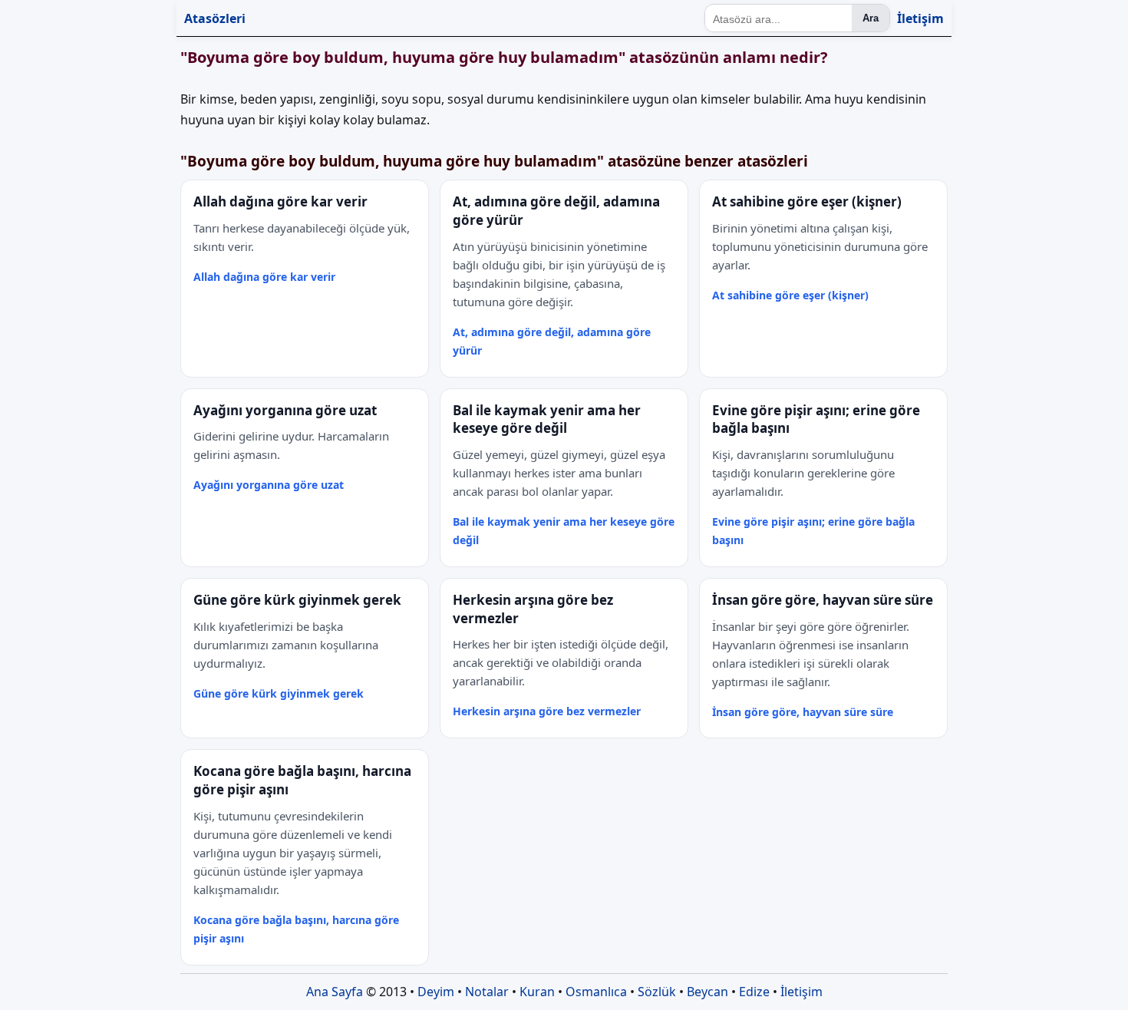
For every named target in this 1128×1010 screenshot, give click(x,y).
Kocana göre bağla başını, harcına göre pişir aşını (296, 929)
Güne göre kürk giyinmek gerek (278, 693)
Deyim (435, 991)
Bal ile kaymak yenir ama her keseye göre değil (563, 530)
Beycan (707, 991)
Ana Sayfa (334, 991)
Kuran (537, 991)
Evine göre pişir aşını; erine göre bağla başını (813, 530)
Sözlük (657, 991)
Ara (870, 18)
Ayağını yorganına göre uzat (268, 484)
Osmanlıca (596, 991)
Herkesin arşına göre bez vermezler (547, 711)
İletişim (920, 18)
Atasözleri (215, 18)
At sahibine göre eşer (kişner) (790, 295)
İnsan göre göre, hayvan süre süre (802, 712)
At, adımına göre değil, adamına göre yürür (552, 341)
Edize (754, 991)
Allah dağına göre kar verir (264, 276)
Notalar (487, 991)
